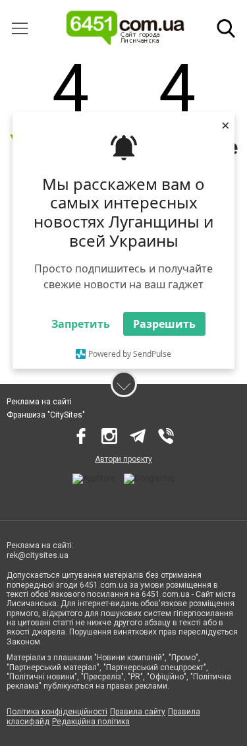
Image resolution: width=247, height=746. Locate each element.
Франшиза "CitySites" (46, 415)
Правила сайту (137, 711)
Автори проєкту (123, 459)
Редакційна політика (91, 721)
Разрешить (164, 324)
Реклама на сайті (39, 401)
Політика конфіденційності (57, 711)
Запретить (80, 324)
